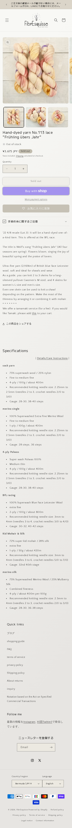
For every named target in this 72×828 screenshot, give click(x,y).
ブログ (11, 633)
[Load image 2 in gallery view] (36, 117)
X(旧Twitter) (44, 721)
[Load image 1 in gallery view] (13, 117)
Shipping (19, 156)
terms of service (16, 657)
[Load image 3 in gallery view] (58, 117)
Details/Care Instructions (52, 358)
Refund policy (57, 810)
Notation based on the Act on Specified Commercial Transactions (29, 699)
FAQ (9, 649)
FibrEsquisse (22, 810)
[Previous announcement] (6, 4)
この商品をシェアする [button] (19, 323)
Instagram (29, 721)
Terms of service (37, 815)
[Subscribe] (51, 747)
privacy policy (15, 665)
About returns (15, 680)
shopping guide (15, 641)
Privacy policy (19, 815)
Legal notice (27, 821)
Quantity (7, 161)
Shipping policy (16, 673)
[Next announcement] (65, 4)
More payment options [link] (36, 199)
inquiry (11, 689)
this (34, 313)
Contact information (45, 821)
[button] (7, 20)
